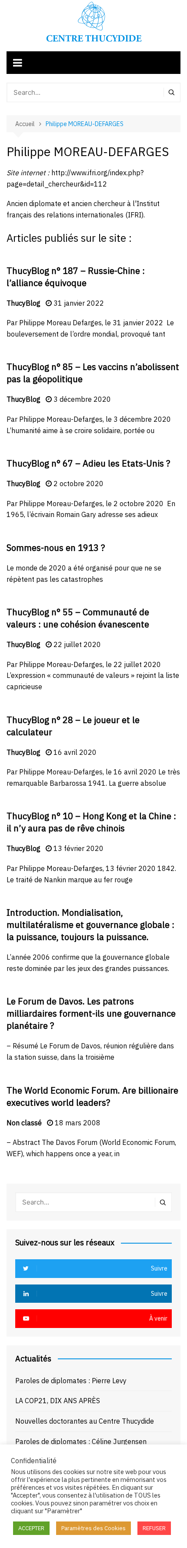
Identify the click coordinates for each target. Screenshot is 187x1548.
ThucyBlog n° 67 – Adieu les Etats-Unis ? (88, 463)
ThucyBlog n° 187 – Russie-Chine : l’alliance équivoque (76, 277)
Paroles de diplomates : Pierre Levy (71, 1380)
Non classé (24, 1122)
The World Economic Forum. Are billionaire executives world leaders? (92, 1096)
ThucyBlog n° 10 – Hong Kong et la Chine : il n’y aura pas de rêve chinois (91, 822)
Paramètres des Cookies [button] (93, 1528)
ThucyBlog (23, 303)
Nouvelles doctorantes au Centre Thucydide (84, 1421)
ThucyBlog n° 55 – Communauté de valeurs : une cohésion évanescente (78, 618)
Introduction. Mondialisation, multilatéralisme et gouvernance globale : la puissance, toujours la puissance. (90, 925)
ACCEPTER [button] (31, 1528)
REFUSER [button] (154, 1528)
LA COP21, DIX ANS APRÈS (57, 1400)
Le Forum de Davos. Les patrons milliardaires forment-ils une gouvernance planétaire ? (91, 1013)
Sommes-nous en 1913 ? (56, 548)
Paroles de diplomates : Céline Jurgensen (81, 1441)
